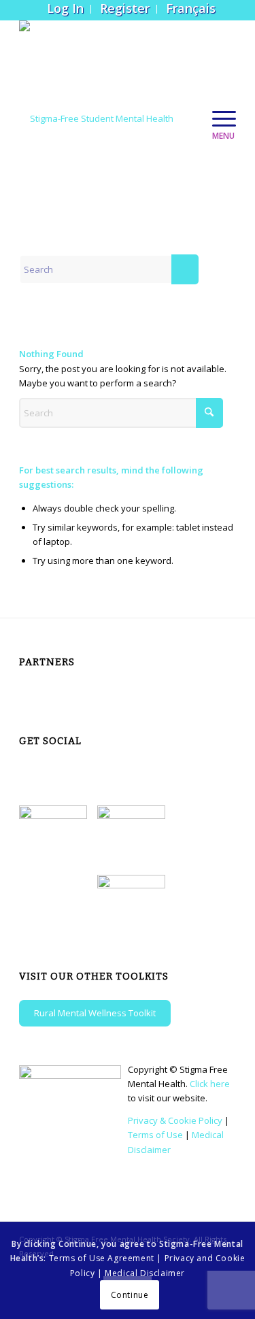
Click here (210, 1084)
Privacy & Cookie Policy (175, 1120)
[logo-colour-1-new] (105, 118)
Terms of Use (155, 1135)
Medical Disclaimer (145, 1273)
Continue (130, 1295)
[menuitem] (65, 9)
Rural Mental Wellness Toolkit (95, 1013)
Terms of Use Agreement (101, 1258)
